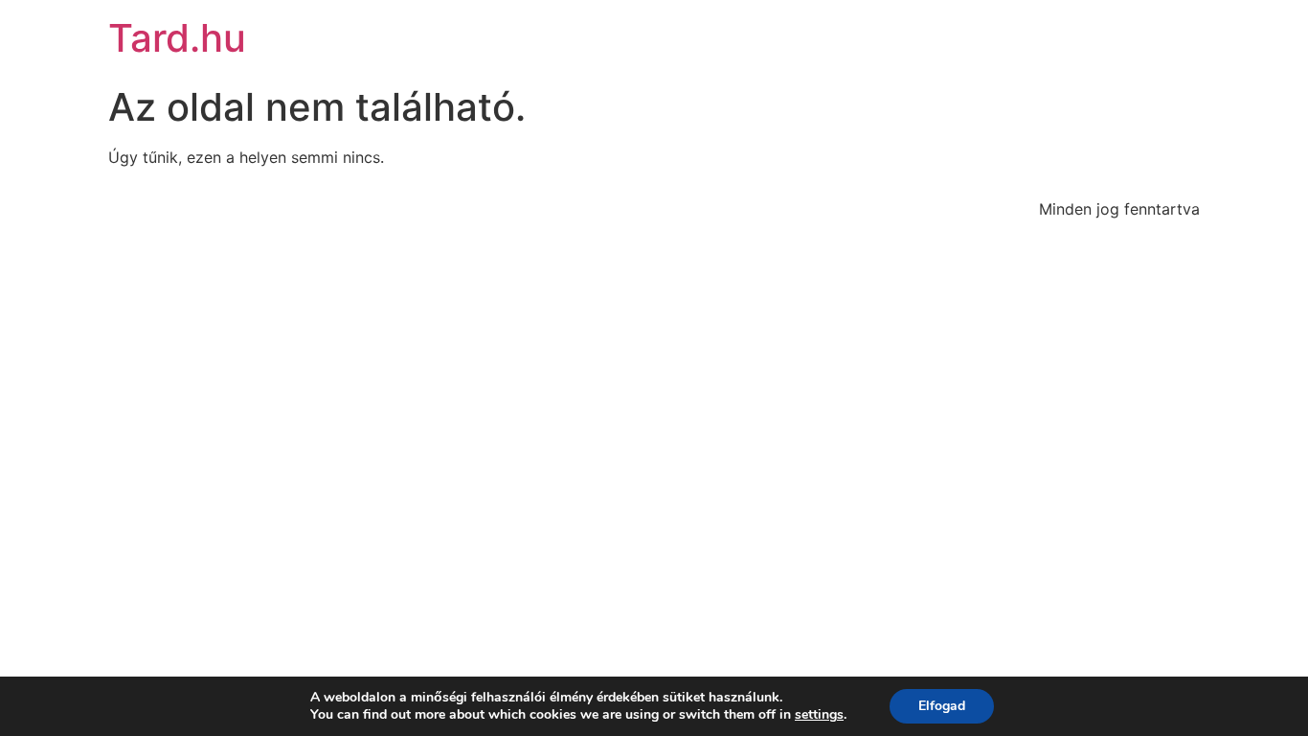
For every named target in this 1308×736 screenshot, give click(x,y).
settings (819, 715)
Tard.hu (177, 37)
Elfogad (941, 706)
